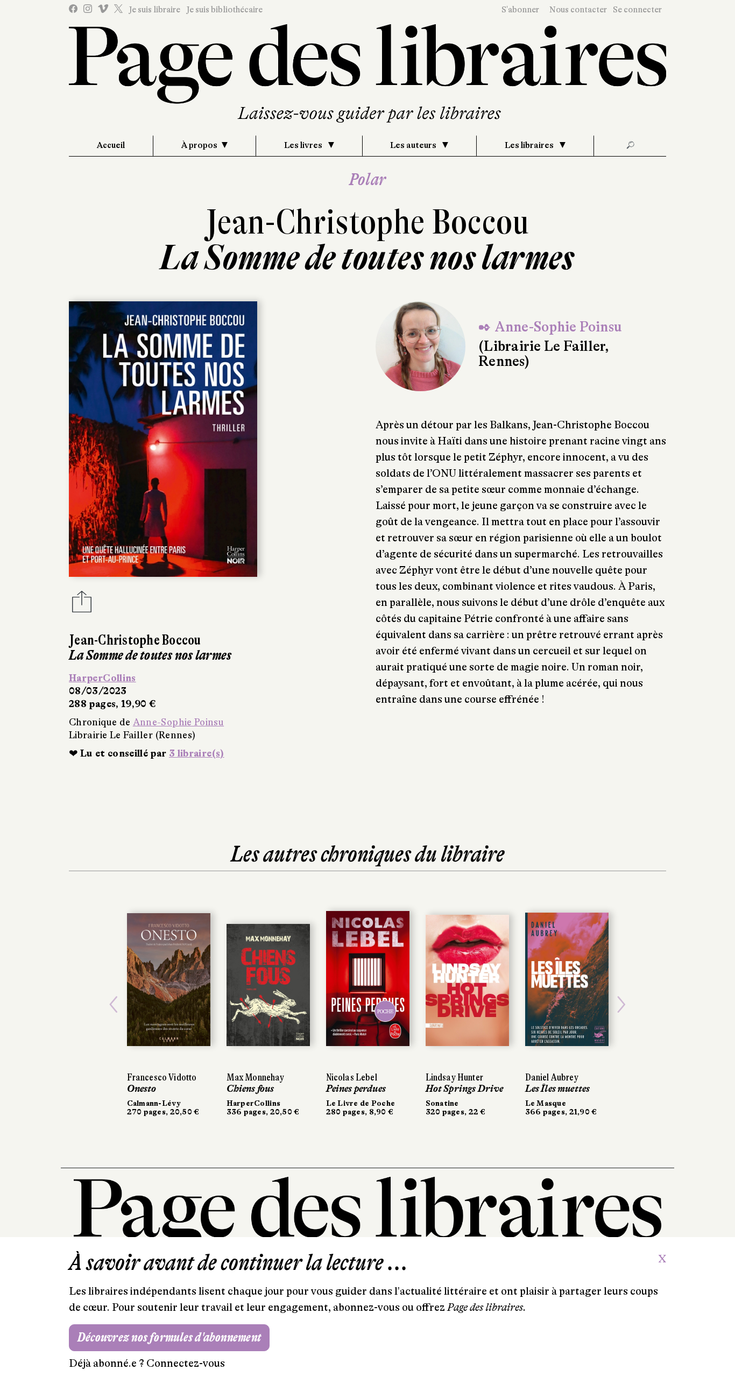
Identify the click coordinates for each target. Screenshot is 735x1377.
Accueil (111, 145)
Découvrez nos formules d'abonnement (169, 1337)
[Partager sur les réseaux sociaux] (82, 604)
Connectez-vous (185, 1363)
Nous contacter (578, 10)
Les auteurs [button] (414, 145)
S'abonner (520, 10)
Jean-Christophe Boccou (367, 222)
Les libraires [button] (530, 145)
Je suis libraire (154, 10)
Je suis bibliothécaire (224, 10)
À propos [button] (199, 145)
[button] (114, 1004)
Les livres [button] (304, 145)
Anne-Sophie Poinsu (178, 722)
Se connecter (637, 10)
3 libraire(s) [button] (196, 753)
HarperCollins (102, 678)
